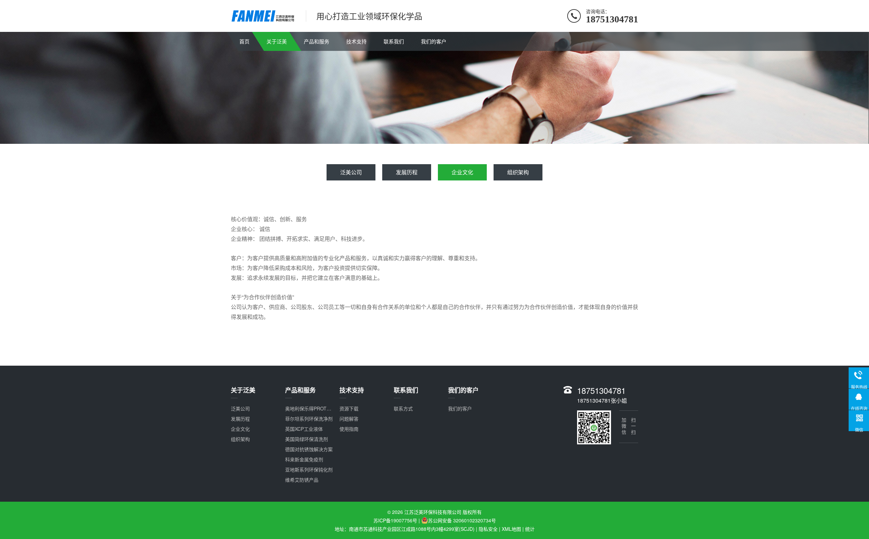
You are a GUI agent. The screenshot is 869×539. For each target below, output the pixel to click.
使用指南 (348, 428)
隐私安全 (488, 528)
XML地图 (511, 528)
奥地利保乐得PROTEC (309, 408)
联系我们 (394, 41)
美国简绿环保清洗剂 (306, 439)
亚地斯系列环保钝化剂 (309, 469)
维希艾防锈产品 (301, 479)
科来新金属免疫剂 (304, 459)
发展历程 (407, 172)
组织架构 (518, 172)
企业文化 (462, 172)
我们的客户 (433, 41)
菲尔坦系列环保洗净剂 (309, 418)
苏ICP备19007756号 (395, 520)
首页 (244, 41)
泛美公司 (351, 172)
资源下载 (348, 408)
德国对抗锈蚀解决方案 (309, 449)
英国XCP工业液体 (304, 428)
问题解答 (348, 418)
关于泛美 (276, 41)
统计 (530, 528)
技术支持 (356, 41)
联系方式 (403, 408)
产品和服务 (316, 41)
